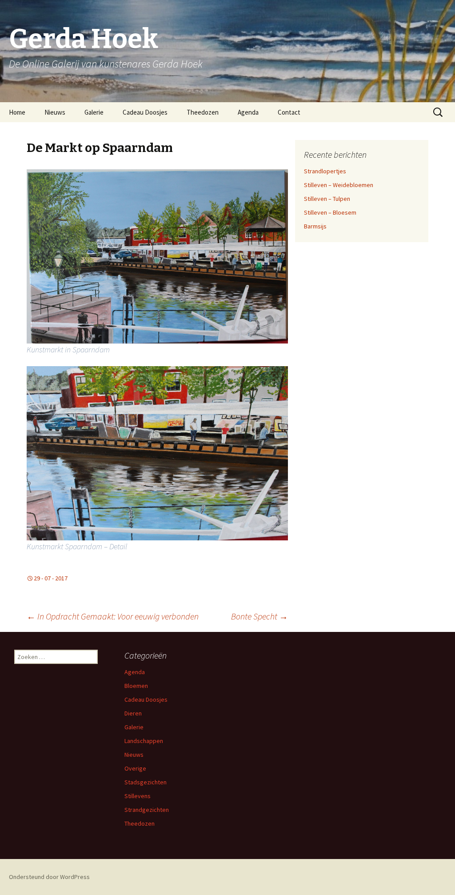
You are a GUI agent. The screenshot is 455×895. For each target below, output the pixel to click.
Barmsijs (315, 226)
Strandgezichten (146, 810)
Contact (289, 112)
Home (17, 112)
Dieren (133, 713)
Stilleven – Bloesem (330, 212)
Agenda (248, 112)
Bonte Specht (259, 616)
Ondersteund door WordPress (49, 877)
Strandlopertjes (325, 171)
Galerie (94, 112)
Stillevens (137, 796)
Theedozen (203, 112)
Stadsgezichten (145, 782)
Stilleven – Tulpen (327, 199)
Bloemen (136, 686)
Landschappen (143, 741)
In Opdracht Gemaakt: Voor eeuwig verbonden (113, 616)
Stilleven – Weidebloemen (338, 185)
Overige (135, 768)
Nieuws (54, 112)
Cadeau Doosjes (145, 112)
